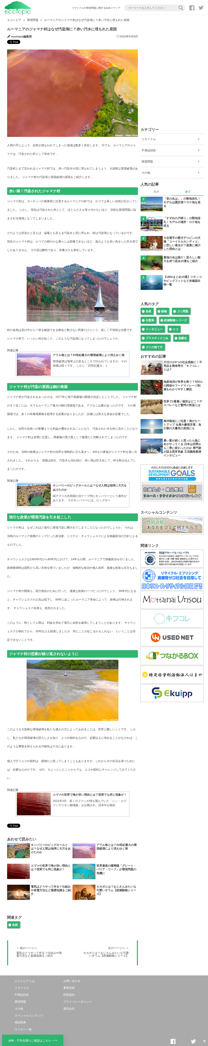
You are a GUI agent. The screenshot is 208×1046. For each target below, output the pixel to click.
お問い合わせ (71, 981)
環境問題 (32, 20)
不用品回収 (149, 150)
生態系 (150, 320)
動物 (164, 311)
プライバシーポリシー (77, 1001)
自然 (15, 924)
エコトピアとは (25, 981)
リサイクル (149, 139)
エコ (175, 329)
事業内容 (69, 987)
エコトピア (14, 20)
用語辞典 (20, 1022)
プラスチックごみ (157, 338)
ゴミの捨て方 (154, 347)
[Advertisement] (172, 43)
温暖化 (182, 338)
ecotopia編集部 (21, 36)
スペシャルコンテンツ (29, 1015)
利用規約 (69, 994)
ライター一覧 (23, 1029)
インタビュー (154, 329)
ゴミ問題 (182, 311)
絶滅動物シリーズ (175, 320)
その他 (146, 172)
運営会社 (69, 1008)
